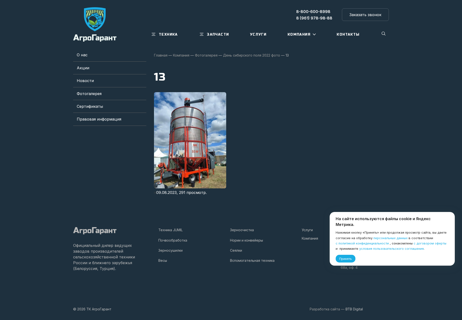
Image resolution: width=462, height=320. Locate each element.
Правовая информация (99, 119)
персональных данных (390, 238)
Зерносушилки (170, 250)
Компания (310, 238)
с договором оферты (430, 243)
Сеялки (236, 250)
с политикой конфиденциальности (362, 243)
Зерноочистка (242, 230)
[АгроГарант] (94, 24)
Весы (162, 260)
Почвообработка (172, 240)
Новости (85, 80)
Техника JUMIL (170, 230)
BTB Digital (354, 309)
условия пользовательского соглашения (391, 248)
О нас (82, 54)
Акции (83, 67)
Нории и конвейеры (246, 240)
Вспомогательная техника (252, 260)
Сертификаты (90, 106)
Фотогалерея (89, 93)
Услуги (307, 230)
